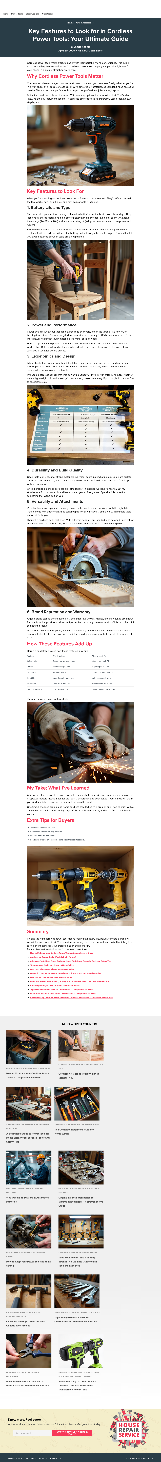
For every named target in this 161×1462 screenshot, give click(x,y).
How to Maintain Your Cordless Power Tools (28, 1068)
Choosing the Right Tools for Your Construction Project (55, 985)
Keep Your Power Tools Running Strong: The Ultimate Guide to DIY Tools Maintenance (69, 981)
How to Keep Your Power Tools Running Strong (51, 977)
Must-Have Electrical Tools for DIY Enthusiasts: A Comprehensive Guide (63, 993)
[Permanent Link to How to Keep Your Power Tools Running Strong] (28, 1248)
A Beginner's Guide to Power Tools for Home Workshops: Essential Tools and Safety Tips (70, 961)
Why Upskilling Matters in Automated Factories (52, 969)
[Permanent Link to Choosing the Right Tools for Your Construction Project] (28, 1308)
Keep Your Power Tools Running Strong (77, 1253)
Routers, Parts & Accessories (80, 23)
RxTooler (76, 5)
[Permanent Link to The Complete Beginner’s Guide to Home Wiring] (77, 1120)
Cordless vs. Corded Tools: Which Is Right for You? (53, 957)
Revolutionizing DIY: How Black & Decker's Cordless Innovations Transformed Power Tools (71, 997)
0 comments (96, 50)
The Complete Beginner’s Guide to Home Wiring (52, 965)
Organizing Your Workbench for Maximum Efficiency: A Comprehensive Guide (65, 973)
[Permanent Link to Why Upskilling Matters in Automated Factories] (28, 1184)
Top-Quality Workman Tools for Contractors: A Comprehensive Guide (61, 989)
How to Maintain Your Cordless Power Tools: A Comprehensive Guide (61, 953)
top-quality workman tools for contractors (76, 1312)
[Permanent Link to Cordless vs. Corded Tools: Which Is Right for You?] (81, 1060)
